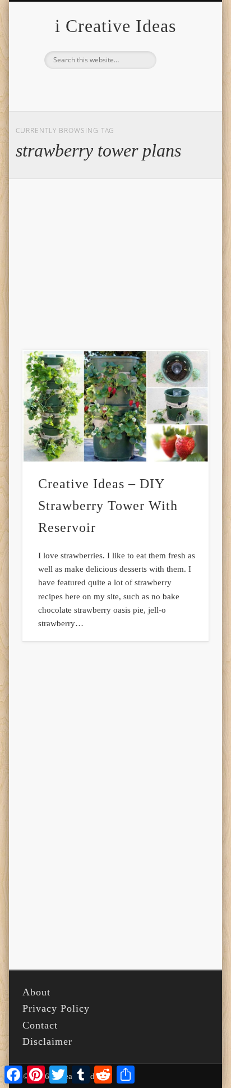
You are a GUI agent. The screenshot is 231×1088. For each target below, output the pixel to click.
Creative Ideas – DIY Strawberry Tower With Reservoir (108, 505)
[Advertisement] (115, 264)
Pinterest (114, 88)
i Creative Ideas (115, 26)
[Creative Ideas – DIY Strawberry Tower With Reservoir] (115, 406)
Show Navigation (181, 100)
